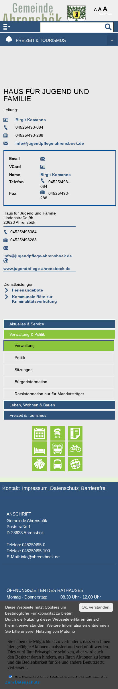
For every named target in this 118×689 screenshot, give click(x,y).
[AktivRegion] (70, 449)
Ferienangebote (27, 290)
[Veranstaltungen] (34, 433)
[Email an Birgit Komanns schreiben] (42, 158)
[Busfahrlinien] (52, 464)
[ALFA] (52, 433)
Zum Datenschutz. (23, 682)
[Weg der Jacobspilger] (34, 464)
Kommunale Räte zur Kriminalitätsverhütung (34, 299)
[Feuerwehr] (52, 449)
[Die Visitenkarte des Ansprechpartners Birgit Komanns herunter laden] (42, 167)
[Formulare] (70, 433)
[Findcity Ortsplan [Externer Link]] (70, 464)
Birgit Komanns (30, 119)
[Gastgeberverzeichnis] (34, 449)
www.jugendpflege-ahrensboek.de (36, 268)
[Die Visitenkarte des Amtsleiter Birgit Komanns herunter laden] (6, 121)
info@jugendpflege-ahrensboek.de (49, 143)
